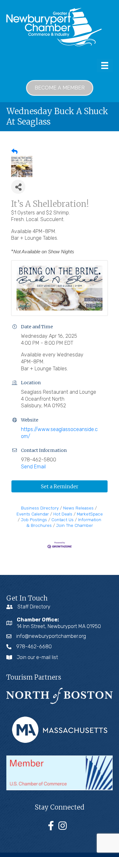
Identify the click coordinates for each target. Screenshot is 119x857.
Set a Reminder (59, 486)
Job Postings (34, 519)
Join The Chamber (74, 525)
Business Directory (40, 507)
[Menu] (105, 65)
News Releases (78, 507)
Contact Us (62, 519)
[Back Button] (14, 152)
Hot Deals (62, 513)
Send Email (33, 467)
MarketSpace (90, 513)
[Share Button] (18, 187)
